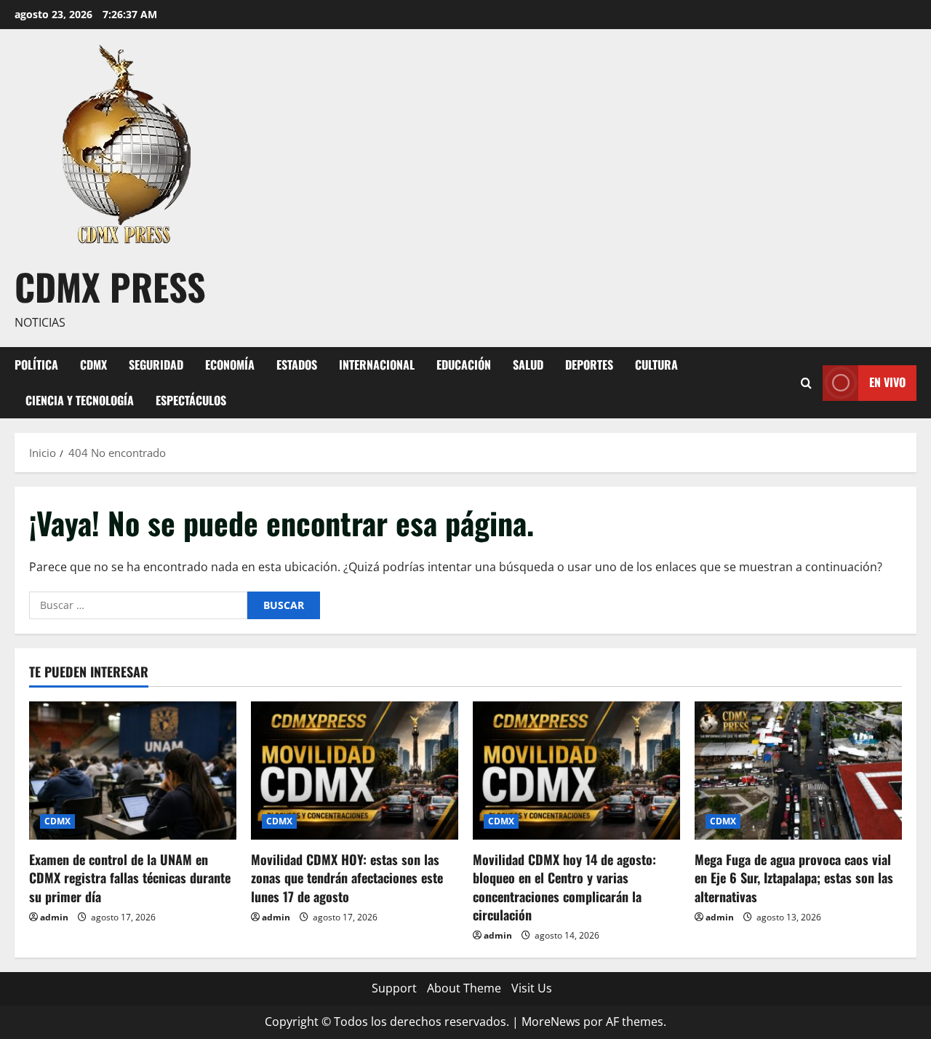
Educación (463, 364)
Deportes (589, 364)
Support (394, 988)
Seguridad (156, 364)
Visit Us (531, 988)
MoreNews (551, 1022)
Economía (230, 364)
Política (36, 364)
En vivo (887, 382)
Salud (528, 364)
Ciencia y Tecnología (79, 400)
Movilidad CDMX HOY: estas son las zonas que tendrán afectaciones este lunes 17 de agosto (347, 877)
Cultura (656, 364)
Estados (296, 364)
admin (54, 917)
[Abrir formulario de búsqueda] (806, 382)
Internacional (377, 364)
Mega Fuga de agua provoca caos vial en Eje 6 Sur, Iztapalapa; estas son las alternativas (794, 877)
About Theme (464, 988)
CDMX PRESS (110, 286)
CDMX (93, 364)
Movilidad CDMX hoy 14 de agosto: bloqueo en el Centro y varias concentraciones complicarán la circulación (564, 887)
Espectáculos (191, 400)
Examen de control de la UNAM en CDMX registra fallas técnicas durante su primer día (130, 877)
